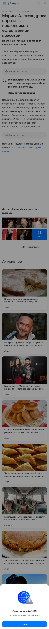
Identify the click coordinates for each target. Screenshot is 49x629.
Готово (24, 624)
